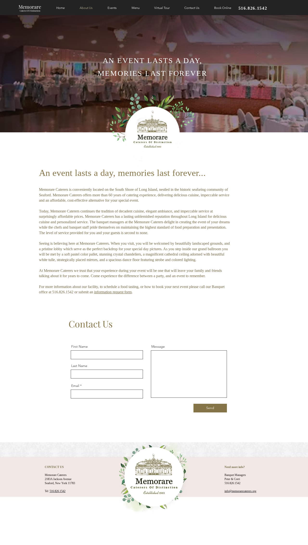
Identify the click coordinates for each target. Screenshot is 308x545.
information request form (113, 292)
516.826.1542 (57, 491)
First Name (79, 346)
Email (75, 385)
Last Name (79, 365)
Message (158, 346)
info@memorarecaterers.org (240, 491)
